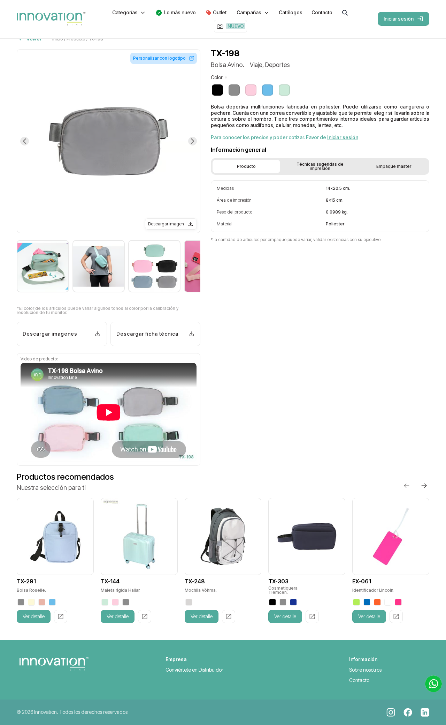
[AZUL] (366, 602)
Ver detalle (34, 616)
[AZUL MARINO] (293, 602)
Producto (76, 39)
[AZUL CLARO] (52, 602)
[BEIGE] (31, 602)
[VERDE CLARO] (104, 602)
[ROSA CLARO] (115, 602)
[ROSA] (398, 602)
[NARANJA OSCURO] (377, 602)
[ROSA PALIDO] (41, 602)
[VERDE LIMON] (356, 602)
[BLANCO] (387, 602)
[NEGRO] (272, 602)
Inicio (57, 39)
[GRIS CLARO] (188, 602)
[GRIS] (20, 602)
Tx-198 (96, 39)
